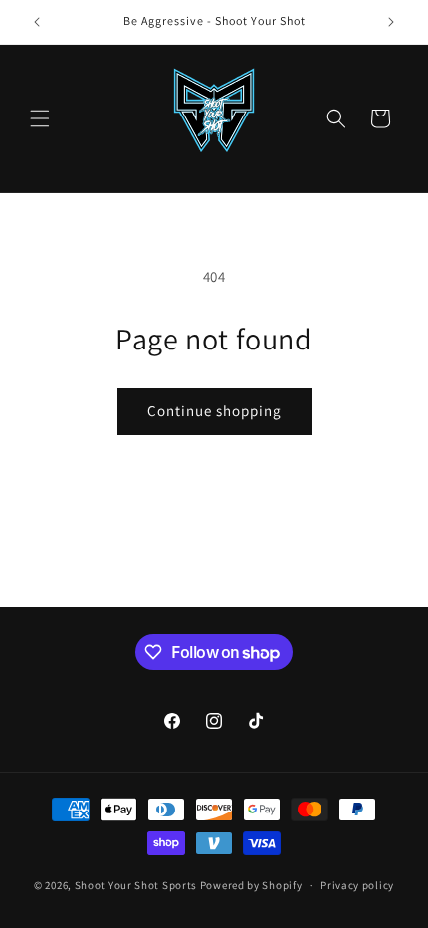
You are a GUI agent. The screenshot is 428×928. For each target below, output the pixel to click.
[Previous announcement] (37, 22)
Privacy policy (357, 885)
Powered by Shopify (251, 885)
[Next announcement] (391, 22)
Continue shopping (214, 410)
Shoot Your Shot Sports (136, 885)
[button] (40, 118)
